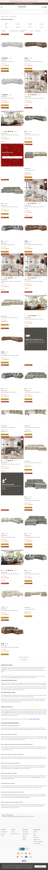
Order (3, 833)
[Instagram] (22, 854)
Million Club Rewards (38, 841)
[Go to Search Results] (46, 12)
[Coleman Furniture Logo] (22, 7)
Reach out (4, 488)
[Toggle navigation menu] (1, 7)
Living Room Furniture (4, 16)
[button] (42, 7)
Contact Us (28, 3)
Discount (26, 833)
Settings (4, 831)
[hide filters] (3, 30)
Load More (24, 659)
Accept (40, 866)
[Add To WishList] (21, 36)
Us (13, 831)
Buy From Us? (14, 833)
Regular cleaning (37, 777)
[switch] (20, 31)
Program (25, 831)
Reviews (36, 843)
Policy (35, 837)
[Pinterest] (30, 854)
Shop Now (12, 157)
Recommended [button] (37, 30)
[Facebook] (18, 854)
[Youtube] (26, 854)
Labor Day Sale (3, 63)
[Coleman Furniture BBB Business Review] (24, 849)
